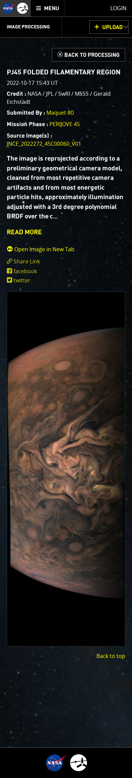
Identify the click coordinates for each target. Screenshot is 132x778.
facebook (25, 271)
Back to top (110, 656)
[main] (66, 389)
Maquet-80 (60, 112)
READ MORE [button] (24, 232)
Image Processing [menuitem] (28, 27)
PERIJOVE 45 (64, 124)
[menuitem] (48, 8)
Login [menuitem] (118, 8)
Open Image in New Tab (43, 249)
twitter (22, 280)
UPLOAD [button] (112, 27)
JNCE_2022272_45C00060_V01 (44, 143)
